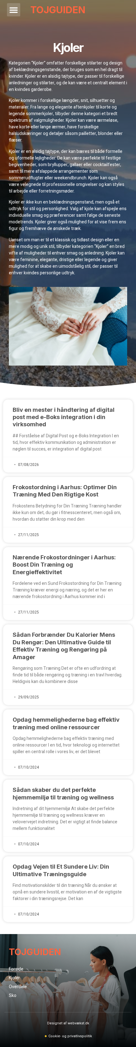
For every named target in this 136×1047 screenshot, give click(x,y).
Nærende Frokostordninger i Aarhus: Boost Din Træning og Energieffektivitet (64, 564)
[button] (13, 9)
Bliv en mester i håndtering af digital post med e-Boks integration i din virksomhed (63, 417)
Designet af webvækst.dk (68, 1023)
